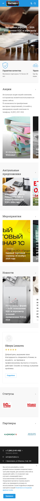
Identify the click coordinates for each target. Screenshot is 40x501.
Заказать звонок (12, 453)
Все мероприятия (35, 216)
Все (35, 89)
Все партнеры (35, 423)
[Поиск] (35, 3)
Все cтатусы (35, 394)
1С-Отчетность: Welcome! (13, 153)
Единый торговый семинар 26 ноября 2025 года (16, 256)
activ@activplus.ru (12, 457)
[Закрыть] (36, 466)
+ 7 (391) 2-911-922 (13, 451)
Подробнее (17, 41)
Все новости (35, 273)
